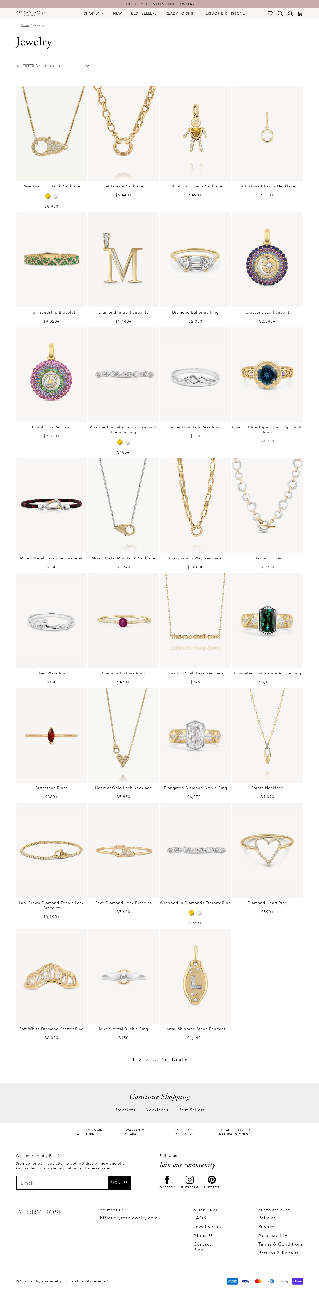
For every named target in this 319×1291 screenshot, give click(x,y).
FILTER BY (31, 66)
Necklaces (156, 1110)
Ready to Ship (180, 13)
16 (165, 1059)
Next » (179, 1059)
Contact (202, 1244)
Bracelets (124, 1110)
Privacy (266, 1227)
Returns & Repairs (278, 1253)
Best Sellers (144, 13)
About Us (204, 1235)
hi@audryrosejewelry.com (129, 1218)
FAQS (199, 1218)
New (117, 13)
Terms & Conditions (280, 1244)
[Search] (280, 13)
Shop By (92, 13)
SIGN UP (119, 1182)
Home (25, 25)
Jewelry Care (208, 1227)
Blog (198, 1250)
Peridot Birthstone (224, 13)
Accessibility (272, 1235)
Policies (267, 1218)
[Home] (31, 13)
